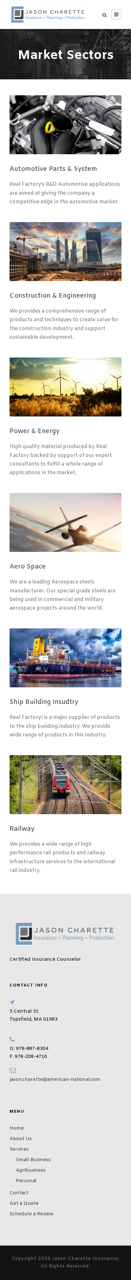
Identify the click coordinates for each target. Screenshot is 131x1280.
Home (17, 1128)
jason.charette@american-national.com (55, 1079)
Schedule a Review (31, 1214)
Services (19, 1149)
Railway (22, 829)
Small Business (33, 1160)
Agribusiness (30, 1170)
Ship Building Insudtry (44, 702)
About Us (21, 1139)
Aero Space (28, 566)
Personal (26, 1181)
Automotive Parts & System (53, 169)
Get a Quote (24, 1203)
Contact (19, 1193)
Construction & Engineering (53, 296)
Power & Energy (34, 431)
